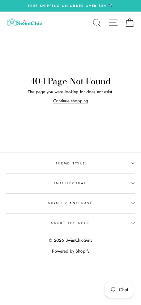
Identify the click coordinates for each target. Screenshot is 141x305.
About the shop (70, 222)
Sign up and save (70, 203)
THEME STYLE (70, 163)
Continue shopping (70, 101)
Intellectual (70, 183)
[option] (70, 6)
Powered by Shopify (70, 251)
